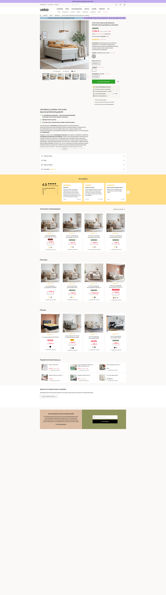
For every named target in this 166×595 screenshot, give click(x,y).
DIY (108, 9)
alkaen (102, 36)
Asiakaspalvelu (43, 4)
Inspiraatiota (65, 12)
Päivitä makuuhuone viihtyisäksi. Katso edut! (82, 1)
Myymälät (56, 4)
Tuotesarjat (85, 12)
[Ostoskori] (124, 4)
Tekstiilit (94, 9)
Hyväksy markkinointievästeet (48, 396)
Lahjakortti (93, 12)
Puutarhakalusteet (77, 9)
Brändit (78, 12)
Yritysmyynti (50, 4)
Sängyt (51, 15)
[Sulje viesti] (125, 1)
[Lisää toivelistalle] (118, 82)
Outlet (99, 12)
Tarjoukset (105, 12)
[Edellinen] (42, 44)
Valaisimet (102, 9)
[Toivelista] (120, 4)
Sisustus (87, 9)
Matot (67, 9)
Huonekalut (60, 9)
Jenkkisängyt (57, 15)
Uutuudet (73, 12)
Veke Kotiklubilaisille (100, 34)
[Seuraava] (86, 44)
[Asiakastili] (116, 4)
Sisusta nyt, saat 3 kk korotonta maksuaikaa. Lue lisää (61, 18)
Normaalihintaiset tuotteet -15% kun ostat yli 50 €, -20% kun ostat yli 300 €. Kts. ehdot (104, 18)
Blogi (59, 12)
